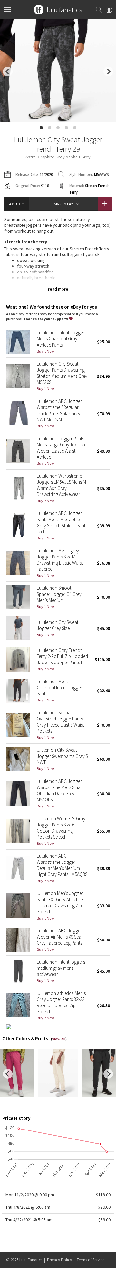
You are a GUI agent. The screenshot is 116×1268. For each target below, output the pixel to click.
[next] (108, 71)
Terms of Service (90, 1260)
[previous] (8, 71)
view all (58, 1038)
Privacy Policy (59, 1260)
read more (58, 289)
